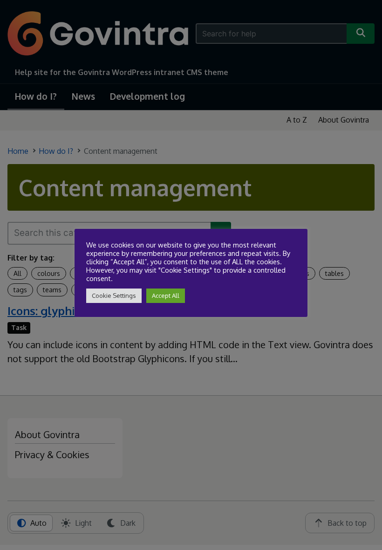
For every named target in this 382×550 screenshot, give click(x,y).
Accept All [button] (165, 295)
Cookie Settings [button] (114, 295)
